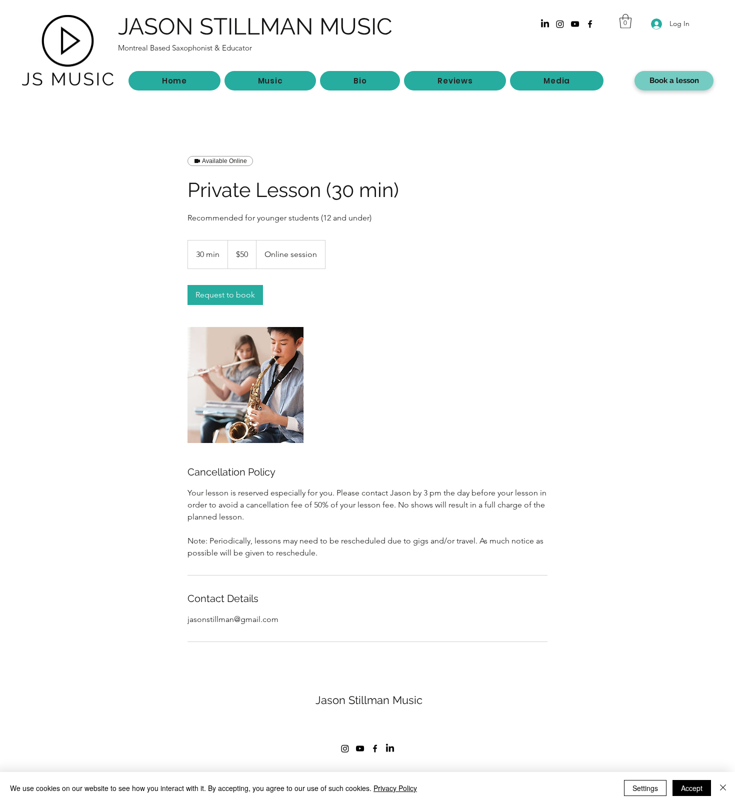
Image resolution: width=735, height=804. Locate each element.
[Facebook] (590, 24)
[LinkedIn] (545, 24)
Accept (691, 788)
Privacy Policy (395, 788)
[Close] (723, 788)
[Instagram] (560, 24)
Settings (645, 788)
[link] (225, 295)
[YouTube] (575, 24)
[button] (626, 21)
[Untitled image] (246, 385)
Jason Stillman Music (369, 700)
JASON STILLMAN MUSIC (255, 26)
